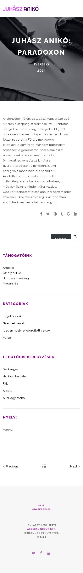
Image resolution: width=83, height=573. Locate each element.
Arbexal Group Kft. (41, 529)
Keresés (60, 238)
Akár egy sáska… (14, 398)
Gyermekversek (14, 323)
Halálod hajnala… (15, 376)
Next (74, 466)
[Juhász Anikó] (21, 7)
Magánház (10, 283)
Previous (11, 466)
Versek (41, 64)
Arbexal (8, 268)
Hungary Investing (16, 278)
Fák (5, 383)
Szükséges (10, 369)
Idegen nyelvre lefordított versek (26, 330)
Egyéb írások (12, 316)
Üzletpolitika (12, 273)
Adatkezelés (41, 509)
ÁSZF (41, 505)
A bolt (7, 391)
